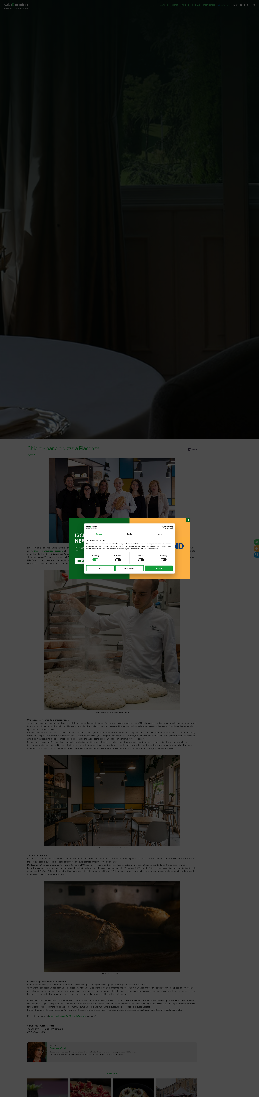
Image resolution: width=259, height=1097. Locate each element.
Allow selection (129, 568)
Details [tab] (129, 534)
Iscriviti (81, 561)
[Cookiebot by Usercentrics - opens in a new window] (164, 527)
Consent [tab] (99, 534)
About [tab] (160, 534)
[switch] (118, 559)
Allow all (159, 568)
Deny (100, 568)
